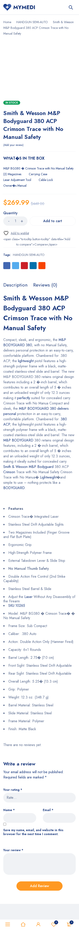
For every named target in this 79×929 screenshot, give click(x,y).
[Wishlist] (16, 233)
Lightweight (48, 477)
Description (15, 285)
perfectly (23, 397)
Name (9, 810)
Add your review (13, 145)
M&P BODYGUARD (18, 440)
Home (7, 22)
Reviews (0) (45, 285)
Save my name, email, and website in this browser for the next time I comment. (33, 832)
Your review (13, 850)
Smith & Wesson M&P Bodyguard (28, 466)
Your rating (12, 790)
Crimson (9, 472)
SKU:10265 (16, 605)
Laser (28, 596)
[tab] (15, 285)
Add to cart (52, 220)
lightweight (26, 360)
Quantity (10, 213)
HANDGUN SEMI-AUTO (32, 22)
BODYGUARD (14, 487)
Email (48, 810)
